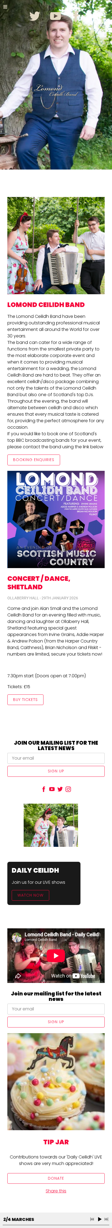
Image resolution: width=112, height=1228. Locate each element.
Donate (56, 1178)
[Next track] (106, 1219)
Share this (56, 1191)
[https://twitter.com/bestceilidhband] (34, 16)
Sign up (56, 771)
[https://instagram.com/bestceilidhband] (68, 790)
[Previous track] (92, 1219)
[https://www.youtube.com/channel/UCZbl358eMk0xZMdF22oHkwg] (55, 16)
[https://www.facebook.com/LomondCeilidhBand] (76, 16)
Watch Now (30, 895)
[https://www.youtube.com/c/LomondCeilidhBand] (52, 790)
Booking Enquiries (33, 459)
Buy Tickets (25, 699)
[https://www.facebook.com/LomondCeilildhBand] (43, 790)
